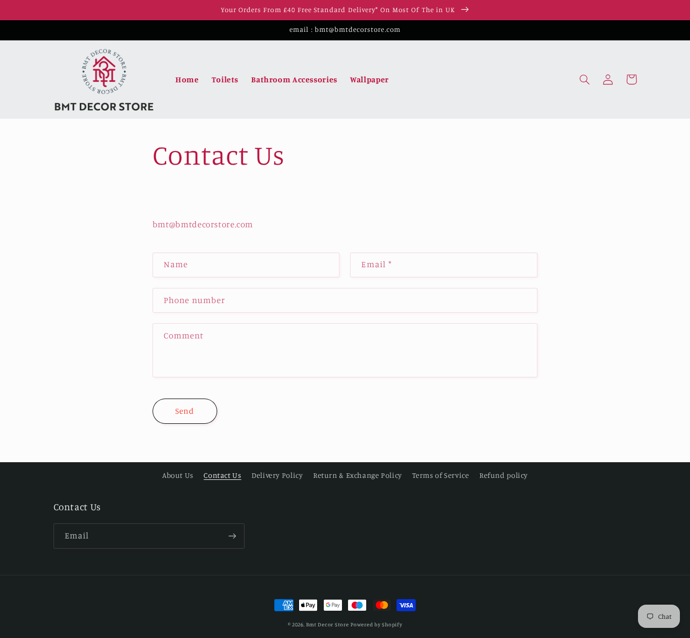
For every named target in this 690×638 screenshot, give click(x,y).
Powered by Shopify (376, 624)
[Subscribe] (231, 535)
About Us (177, 475)
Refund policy (503, 475)
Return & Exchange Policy (357, 475)
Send (184, 411)
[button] (585, 79)
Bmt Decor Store (327, 624)
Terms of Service (440, 475)
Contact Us (222, 475)
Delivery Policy (277, 475)
